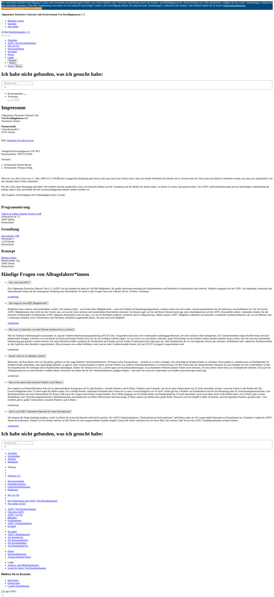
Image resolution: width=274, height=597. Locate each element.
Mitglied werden (16, 21)
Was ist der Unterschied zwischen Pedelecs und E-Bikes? (35, 382)
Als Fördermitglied (17, 543)
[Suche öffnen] (5, 35)
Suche (11, 66)
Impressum (13, 580)
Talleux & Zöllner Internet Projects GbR (21, 213)
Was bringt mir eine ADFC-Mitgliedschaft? (28, 303)
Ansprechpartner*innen (19, 557)
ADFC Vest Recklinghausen (22, 43)
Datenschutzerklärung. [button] (234, 5)
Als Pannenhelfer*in (18, 546)
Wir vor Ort (13, 46)
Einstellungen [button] (18, 8)
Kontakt (12, 526)
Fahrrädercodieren (17, 484)
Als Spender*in (15, 537)
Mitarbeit (12, 517)
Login (11, 57)
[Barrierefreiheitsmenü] (2, 35)
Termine (12, 459)
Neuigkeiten (14, 456)
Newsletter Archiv (17, 503)
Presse (11, 54)
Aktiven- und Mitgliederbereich (23, 565)
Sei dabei (12, 51)
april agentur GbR (10, 236)
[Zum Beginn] (2, 595)
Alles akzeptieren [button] (33, 8)
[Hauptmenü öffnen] (9, 35)
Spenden (12, 23)
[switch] (24, 94)
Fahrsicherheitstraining (19, 487)
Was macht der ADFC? (19, 282)
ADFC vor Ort (15, 514)
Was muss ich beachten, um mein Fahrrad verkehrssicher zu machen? (41, 329)
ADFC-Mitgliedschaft (19, 534)
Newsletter (13, 26)
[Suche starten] (5, 87)
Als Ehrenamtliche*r (18, 540)
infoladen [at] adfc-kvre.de (20, 140)
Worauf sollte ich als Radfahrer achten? (27, 356)
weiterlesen (13, 296)
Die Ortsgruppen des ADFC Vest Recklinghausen (32, 500)
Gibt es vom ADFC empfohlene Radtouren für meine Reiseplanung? (40, 411)
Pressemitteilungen (17, 554)
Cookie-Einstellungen (18, 586)
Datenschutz (14, 583)
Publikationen (14, 520)
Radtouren (13, 461)
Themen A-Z (14, 475)
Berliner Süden (8, 257)
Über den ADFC (16, 512)
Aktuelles (12, 40)
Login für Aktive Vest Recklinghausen (27, 568)
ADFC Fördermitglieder (20, 523)
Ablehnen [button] (6, 8)
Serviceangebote (16, 48)
